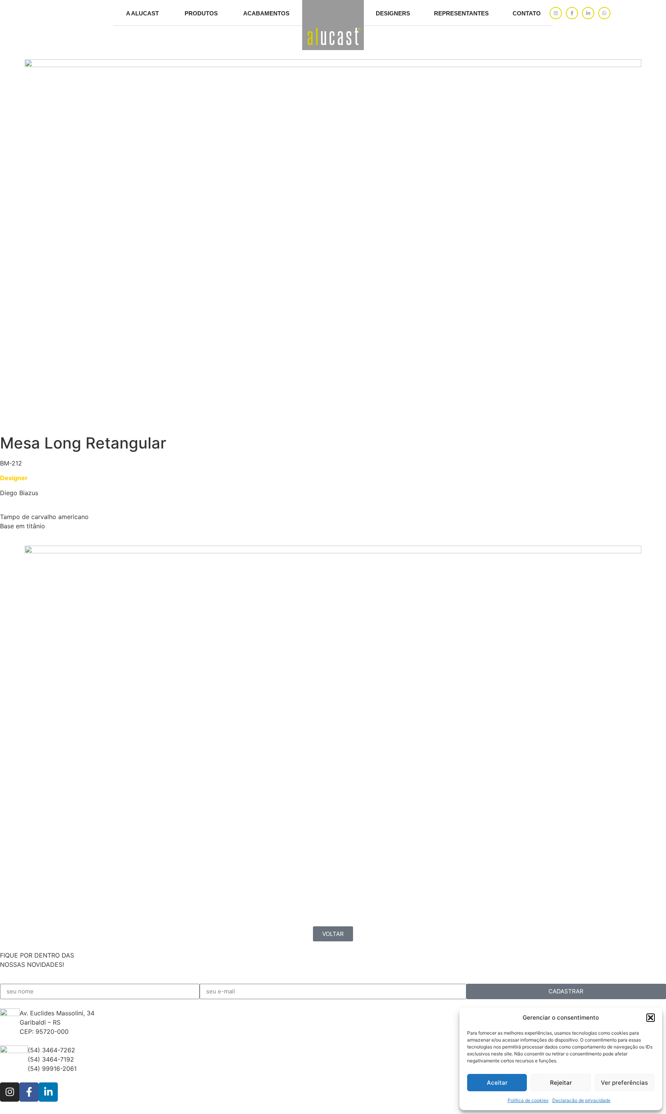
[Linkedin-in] (588, 13)
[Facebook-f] (572, 13)
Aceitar (497, 1082)
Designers (393, 13)
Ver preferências (624, 1082)
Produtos (201, 13)
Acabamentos (266, 13)
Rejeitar (561, 1082)
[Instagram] (556, 13)
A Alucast (142, 13)
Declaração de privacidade (581, 1100)
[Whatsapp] (604, 13)
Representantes (461, 13)
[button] (650, 1018)
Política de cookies (528, 1100)
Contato (527, 13)
